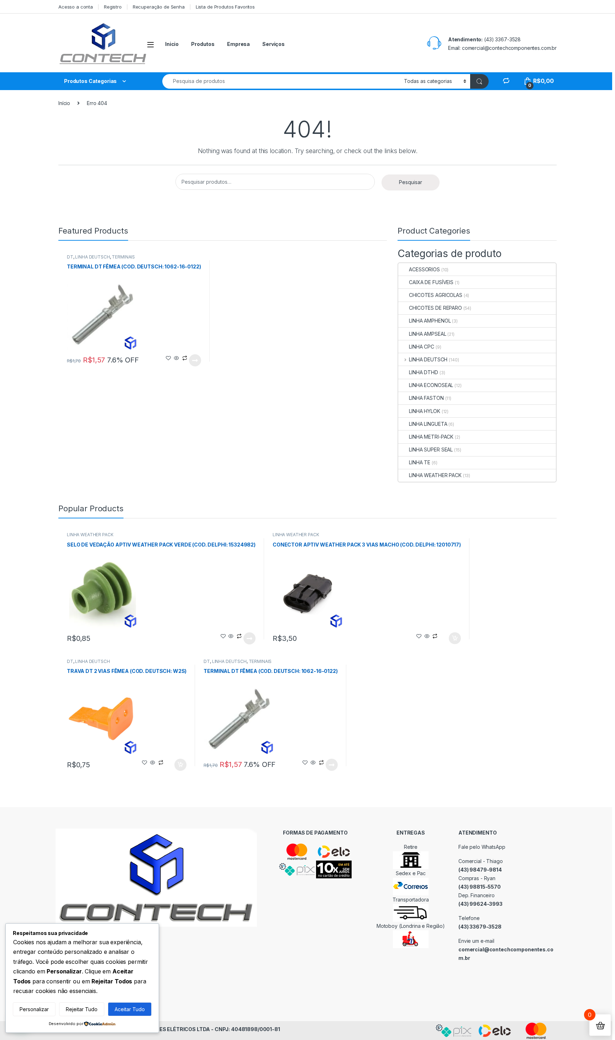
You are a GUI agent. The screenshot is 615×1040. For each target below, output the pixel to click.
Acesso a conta (75, 7)
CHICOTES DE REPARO (435, 308)
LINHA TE (419, 462)
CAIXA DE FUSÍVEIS (431, 282)
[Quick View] (176, 358)
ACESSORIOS (424, 269)
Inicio (172, 44)
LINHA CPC (421, 347)
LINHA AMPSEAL (427, 334)
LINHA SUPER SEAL (431, 449)
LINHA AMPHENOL (430, 321)
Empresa (238, 44)
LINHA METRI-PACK (431, 437)
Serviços (273, 44)
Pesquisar (410, 182)
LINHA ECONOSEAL (431, 385)
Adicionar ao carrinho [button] (450, 638)
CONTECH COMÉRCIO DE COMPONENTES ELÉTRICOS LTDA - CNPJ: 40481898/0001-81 (170, 1029)
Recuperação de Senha (159, 7)
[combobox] (281, 81)
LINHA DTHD (423, 372)
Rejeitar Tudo (82, 1009)
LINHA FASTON (426, 398)
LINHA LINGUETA (428, 424)
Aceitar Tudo (130, 1009)
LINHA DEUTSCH (92, 257)
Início (64, 103)
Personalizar (34, 1009)
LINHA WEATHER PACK (435, 475)
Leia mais (195, 360)
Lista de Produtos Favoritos (225, 7)
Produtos (203, 44)
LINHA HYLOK (424, 411)
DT (70, 257)
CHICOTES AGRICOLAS (435, 295)
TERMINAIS (123, 257)
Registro (113, 7)
